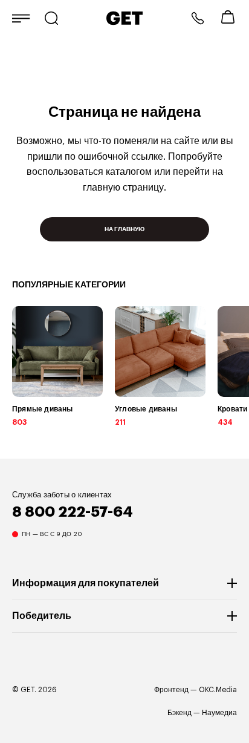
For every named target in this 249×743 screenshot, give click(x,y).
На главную (124, 229)
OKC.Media (218, 689)
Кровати (232, 409)
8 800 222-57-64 (198, 18)
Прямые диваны (42, 409)
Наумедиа (219, 712)
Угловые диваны (146, 409)
